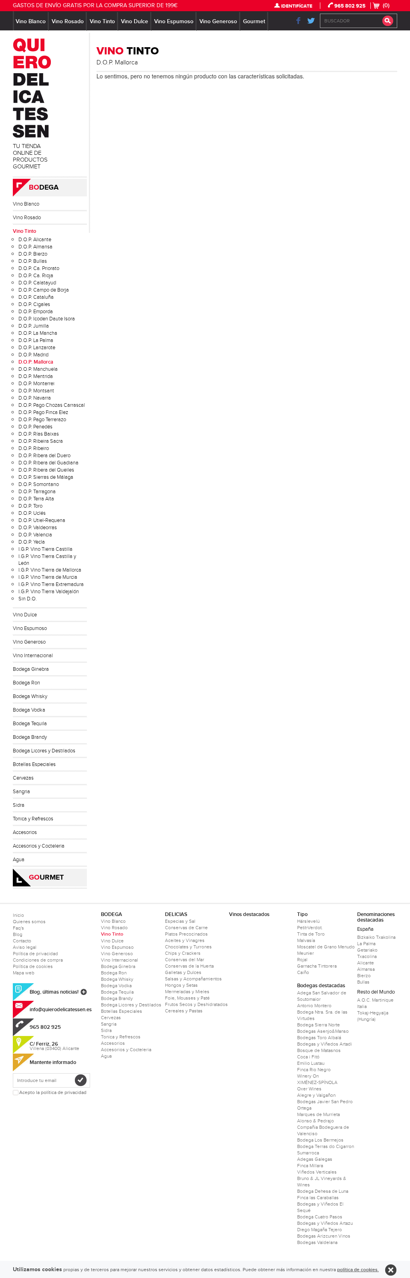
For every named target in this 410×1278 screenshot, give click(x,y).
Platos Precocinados (186, 934)
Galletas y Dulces (183, 972)
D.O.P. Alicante (34, 239)
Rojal (302, 959)
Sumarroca (308, 1153)
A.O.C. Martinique (375, 1000)
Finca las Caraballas (318, 1197)
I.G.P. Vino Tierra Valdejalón (48, 591)
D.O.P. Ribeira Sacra (40, 441)
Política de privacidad (35, 953)
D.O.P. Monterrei (36, 383)
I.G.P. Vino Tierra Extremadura (51, 584)
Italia (362, 1006)
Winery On (308, 1076)
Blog (17, 934)
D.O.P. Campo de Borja (43, 290)
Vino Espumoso (173, 21)
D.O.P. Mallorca (35, 362)
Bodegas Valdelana (317, 1242)
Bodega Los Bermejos (320, 1140)
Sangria (21, 791)
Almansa (366, 969)
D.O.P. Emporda (35, 311)
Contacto (22, 941)
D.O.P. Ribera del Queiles (46, 470)
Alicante (365, 963)
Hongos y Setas (181, 985)
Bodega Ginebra (31, 669)
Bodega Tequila (30, 723)
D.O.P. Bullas (32, 261)
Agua (18, 859)
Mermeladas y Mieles (187, 991)
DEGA (43, 187)
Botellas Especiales (34, 764)
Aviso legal (24, 947)
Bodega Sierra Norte (318, 1025)
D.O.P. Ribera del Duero (44, 455)
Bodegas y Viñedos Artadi (324, 1044)
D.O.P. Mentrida (35, 376)
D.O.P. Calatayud (37, 283)
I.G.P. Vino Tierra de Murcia (47, 577)
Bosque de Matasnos (319, 1050)
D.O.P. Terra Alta (36, 499)
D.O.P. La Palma (35, 340)
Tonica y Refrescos (33, 819)
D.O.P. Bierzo (32, 254)
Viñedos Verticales (317, 1172)
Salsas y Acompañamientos (193, 979)
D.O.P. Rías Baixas (38, 434)
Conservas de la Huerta (189, 966)
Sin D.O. (27, 599)
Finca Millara (310, 1165)
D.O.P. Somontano (38, 484)
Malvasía (306, 940)
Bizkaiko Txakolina (376, 937)
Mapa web (23, 973)
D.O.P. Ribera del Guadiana (48, 463)
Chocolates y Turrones (188, 947)
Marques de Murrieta (318, 1114)
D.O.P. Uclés (32, 513)
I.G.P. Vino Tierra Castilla (45, 549)
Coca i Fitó (308, 1057)
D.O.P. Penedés (35, 427)
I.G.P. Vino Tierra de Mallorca (49, 570)
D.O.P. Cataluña (36, 297)
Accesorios (25, 832)
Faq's (18, 928)
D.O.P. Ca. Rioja (35, 275)
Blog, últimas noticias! (54, 992)
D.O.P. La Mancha (37, 333)
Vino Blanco (31, 21)
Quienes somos (29, 921)
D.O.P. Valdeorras (37, 527)
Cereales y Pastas (184, 1011)
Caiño (303, 972)
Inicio (18, 915)
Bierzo (364, 975)
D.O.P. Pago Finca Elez (43, 412)
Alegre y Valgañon (316, 1095)
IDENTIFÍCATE (296, 6)
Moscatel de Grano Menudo (326, 947)
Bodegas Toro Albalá (319, 1037)
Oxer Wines (309, 1089)
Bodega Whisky (30, 696)
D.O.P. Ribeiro (33, 448)
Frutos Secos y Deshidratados (196, 1004)
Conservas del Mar (184, 959)
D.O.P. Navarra (34, 398)
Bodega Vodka (29, 710)
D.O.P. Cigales (34, 304)
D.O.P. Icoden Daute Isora (46, 319)
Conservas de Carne (186, 927)
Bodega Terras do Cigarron (325, 1146)
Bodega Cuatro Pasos (319, 1217)
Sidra (18, 805)
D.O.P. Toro (30, 506)
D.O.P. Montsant (36, 391)
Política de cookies (33, 966)
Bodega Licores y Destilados (44, 751)
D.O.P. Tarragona (37, 491)
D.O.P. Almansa (35, 247)
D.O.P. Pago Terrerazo (42, 419)
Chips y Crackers (183, 953)
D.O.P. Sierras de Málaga (45, 477)
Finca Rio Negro (314, 1069)
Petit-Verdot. (310, 927)
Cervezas (23, 778)
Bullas (363, 982)
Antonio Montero (314, 1005)
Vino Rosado (68, 21)
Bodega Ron (26, 683)
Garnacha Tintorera (317, 966)
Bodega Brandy (30, 737)
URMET (46, 877)
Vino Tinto (102, 21)
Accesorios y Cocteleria (38, 846)
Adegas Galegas (314, 1159)
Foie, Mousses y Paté (187, 998)
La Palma (366, 943)
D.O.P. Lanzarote (36, 347)
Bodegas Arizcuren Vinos (323, 1236)
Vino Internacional (33, 655)
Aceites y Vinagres (185, 940)
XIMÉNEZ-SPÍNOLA (317, 1082)
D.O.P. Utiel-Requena (41, 520)
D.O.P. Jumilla (33, 326)
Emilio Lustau (310, 1063)
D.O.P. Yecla (31, 542)
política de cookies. (358, 1270)
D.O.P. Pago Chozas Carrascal (51, 405)
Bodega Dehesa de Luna (322, 1191)
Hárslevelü (308, 921)
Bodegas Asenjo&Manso (323, 1031)
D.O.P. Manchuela (38, 369)
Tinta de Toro (311, 934)
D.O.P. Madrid (33, 355)
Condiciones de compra (38, 960)
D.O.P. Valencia (35, 535)
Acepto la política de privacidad (52, 1092)
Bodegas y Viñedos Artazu (325, 1223)
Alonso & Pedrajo (315, 1121)
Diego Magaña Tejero (319, 1229)
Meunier (305, 953)
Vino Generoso (218, 21)
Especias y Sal (180, 921)
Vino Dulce (134, 21)
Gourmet (254, 21)
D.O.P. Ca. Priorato (38, 268)
